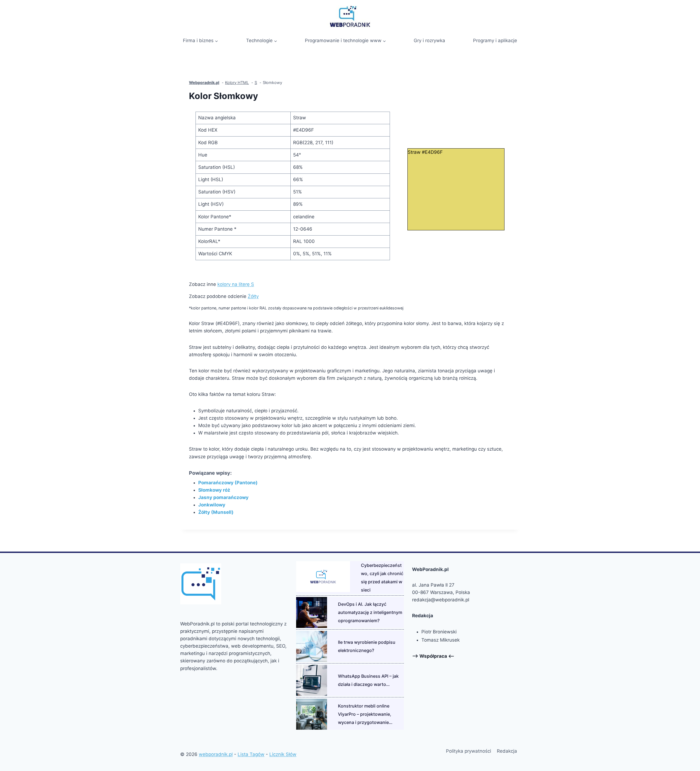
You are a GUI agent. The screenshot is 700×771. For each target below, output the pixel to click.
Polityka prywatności (468, 751)
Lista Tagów (251, 754)
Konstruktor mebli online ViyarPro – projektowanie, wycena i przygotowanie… (365, 714)
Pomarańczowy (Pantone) (228, 482)
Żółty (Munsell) (216, 512)
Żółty (253, 296)
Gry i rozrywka (429, 40)
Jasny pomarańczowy (223, 497)
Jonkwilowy (211, 505)
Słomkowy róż (214, 490)
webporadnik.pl (216, 754)
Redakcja (507, 751)
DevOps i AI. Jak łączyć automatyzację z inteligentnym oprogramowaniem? (370, 612)
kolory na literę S (235, 284)
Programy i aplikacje (495, 40)
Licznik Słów (282, 754)
